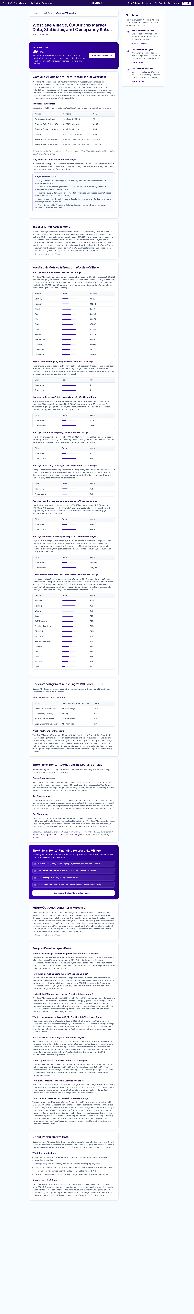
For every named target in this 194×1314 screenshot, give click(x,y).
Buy (4, 3)
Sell (10, 3)
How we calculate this (101, 55)
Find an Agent (138, 62)
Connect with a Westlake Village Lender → (74, 893)
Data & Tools (133, 3)
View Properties (139, 43)
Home (35, 13)
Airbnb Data (47, 13)
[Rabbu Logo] (97, 3)
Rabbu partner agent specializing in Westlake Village (56, 834)
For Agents (160, 3)
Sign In (186, 3)
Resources (147, 3)
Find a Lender (20, 3)
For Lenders (174, 3)
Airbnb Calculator (43, 3)
